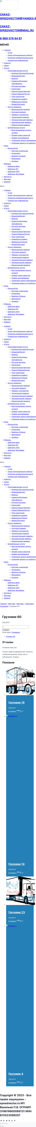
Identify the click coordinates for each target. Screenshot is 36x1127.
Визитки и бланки (18, 156)
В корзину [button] (12, 711)
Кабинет (7, 182)
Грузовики (16, 632)
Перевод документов (20, 115)
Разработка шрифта (19, 99)
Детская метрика (19, 86)
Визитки (15, 78)
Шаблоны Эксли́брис (16, 174)
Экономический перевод (21, 122)
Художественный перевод (22, 120)
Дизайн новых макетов (21, 135)
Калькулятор (13, 148)
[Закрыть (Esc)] (7, 1123)
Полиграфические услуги (18, 71)
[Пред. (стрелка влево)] (1, 1126)
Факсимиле (16, 159)
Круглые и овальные (20, 151)
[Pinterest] (14, 1120)
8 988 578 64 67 (11, 38)
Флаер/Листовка (18, 104)
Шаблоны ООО (13, 171)
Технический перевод (20, 117)
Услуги (6, 68)
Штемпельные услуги (16, 128)
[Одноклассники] (4, 1120)
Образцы (7, 164)
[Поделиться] (5, 1123)
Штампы (15, 161)
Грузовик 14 (16, 864)
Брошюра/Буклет (18, 76)
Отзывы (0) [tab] (10, 636)
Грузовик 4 (15, 1073)
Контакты (7, 177)
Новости (7, 63)
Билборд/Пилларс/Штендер (23, 73)
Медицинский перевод (21, 109)
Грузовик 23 (16, 912)
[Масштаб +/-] (1, 1123)
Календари (16, 89)
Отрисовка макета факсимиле (24, 140)
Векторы (7, 179)
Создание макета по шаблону (24, 143)
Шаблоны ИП (13, 169)
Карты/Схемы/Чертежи (21, 91)
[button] (18, 186)
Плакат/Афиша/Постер (21, 94)
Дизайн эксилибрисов (20, 138)
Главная (7, 50)
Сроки (6, 66)
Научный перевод (19, 112)
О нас (10, 53)
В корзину (6, 630)
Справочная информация (18, 60)
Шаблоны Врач (14, 166)
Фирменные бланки (19, 102)
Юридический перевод (21, 125)
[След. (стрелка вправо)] (3, 1126)
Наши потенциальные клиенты (20, 55)
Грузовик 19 (16, 702)
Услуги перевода (14, 107)
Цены (6, 146)
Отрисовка (16, 153)
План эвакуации (18, 97)
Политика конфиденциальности (20, 58)
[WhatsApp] (12, 1120)
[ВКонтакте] (1, 1120)
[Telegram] (6, 1120)
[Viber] (9, 1120)
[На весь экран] (3, 1123)
